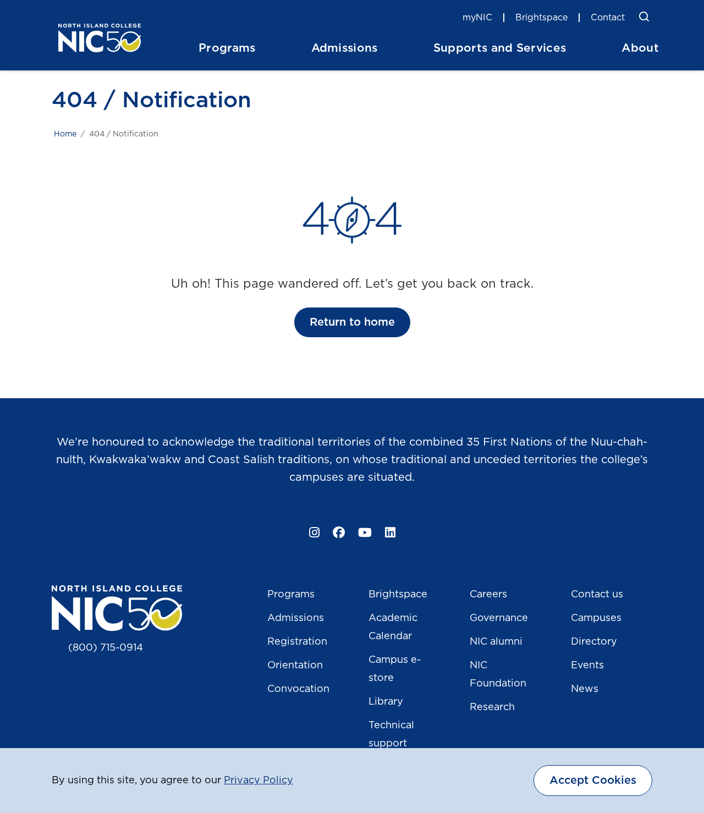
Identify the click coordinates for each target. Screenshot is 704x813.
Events (587, 666)
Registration (297, 642)
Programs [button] (227, 48)
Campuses (596, 618)
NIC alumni (496, 642)
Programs (291, 595)
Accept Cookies (592, 780)
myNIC (477, 17)
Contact (608, 17)
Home (65, 134)
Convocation (298, 689)
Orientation (295, 666)
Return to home (352, 322)
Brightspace (541, 17)
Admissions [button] (344, 48)
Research (492, 707)
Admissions (295, 618)
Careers (488, 595)
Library (386, 702)
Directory (594, 642)
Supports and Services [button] (499, 48)
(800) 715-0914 (105, 648)
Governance (499, 618)
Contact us (597, 595)
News (584, 689)
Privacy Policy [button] (258, 780)
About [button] (640, 48)
